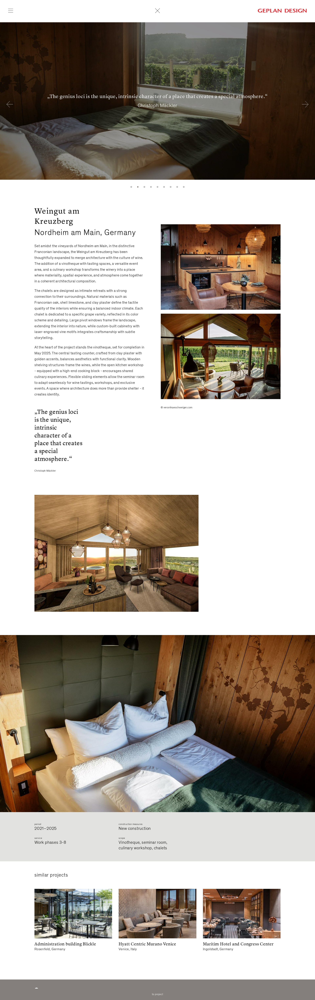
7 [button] (170, 187)
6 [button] (164, 187)
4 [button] (151, 187)
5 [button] (157, 187)
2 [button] (137, 187)
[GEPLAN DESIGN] (282, 11)
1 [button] (131, 187)
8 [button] (177, 187)
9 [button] (183, 187)
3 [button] (144, 187)
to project (157, 994)
